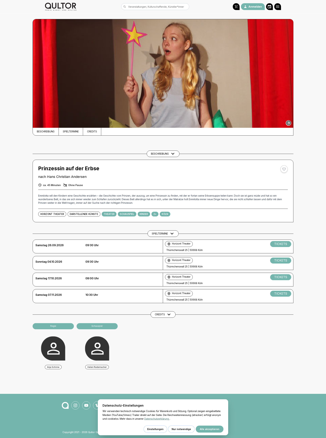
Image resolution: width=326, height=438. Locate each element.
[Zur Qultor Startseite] (60, 7)
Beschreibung (46, 131)
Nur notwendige (181, 429)
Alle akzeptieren (209, 429)
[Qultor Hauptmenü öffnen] (277, 6)
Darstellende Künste (84, 214)
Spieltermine (71, 131)
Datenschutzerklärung (157, 418)
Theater (109, 214)
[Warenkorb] (236, 6)
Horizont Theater (52, 214)
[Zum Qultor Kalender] (269, 6)
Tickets (280, 244)
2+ (155, 214)
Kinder (144, 214)
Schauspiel (127, 214)
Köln (165, 214)
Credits (92, 131)
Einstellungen (155, 429)
